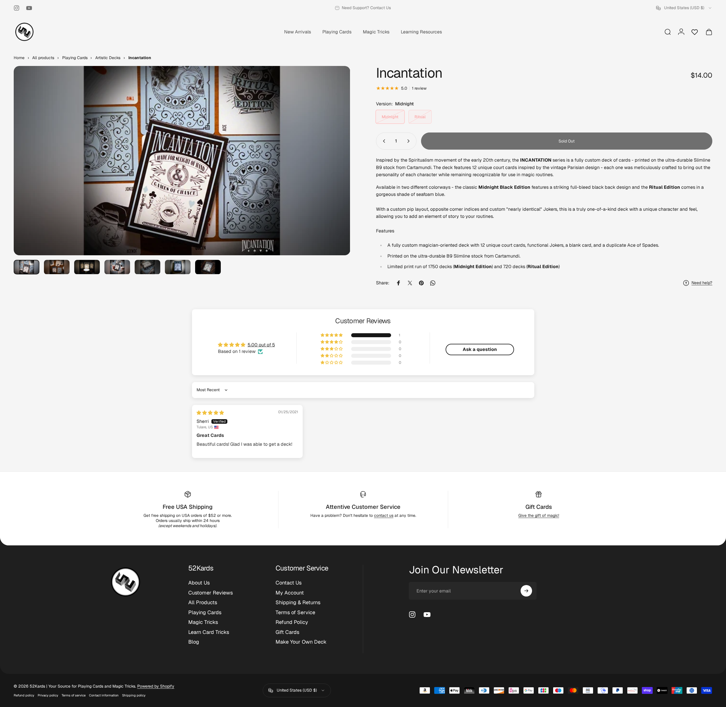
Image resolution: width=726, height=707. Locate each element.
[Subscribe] (526, 590)
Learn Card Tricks (208, 632)
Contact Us (289, 583)
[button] (332, 335)
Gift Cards (538, 507)
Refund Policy (292, 622)
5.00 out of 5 (261, 345)
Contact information (104, 695)
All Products (202, 602)
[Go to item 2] (57, 267)
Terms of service (74, 695)
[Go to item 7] (208, 267)
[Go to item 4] (117, 267)
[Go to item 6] (178, 267)
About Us (199, 583)
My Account (290, 593)
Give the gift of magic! (538, 515)
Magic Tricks (203, 622)
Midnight (390, 116)
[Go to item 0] (26, 267)
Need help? (701, 282)
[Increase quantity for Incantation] (409, 141)
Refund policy (24, 695)
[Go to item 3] (87, 267)
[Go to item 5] (147, 267)
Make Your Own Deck (301, 642)
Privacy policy (48, 695)
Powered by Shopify (155, 686)
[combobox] (684, 8)
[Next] (335, 174)
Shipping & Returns (298, 602)
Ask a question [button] (480, 349)
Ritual (420, 116)
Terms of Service (295, 612)
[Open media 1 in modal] (182, 160)
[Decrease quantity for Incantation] (382, 141)
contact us (383, 515)
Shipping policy (133, 695)
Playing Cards (204, 612)
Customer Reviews (210, 593)
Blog (193, 642)
